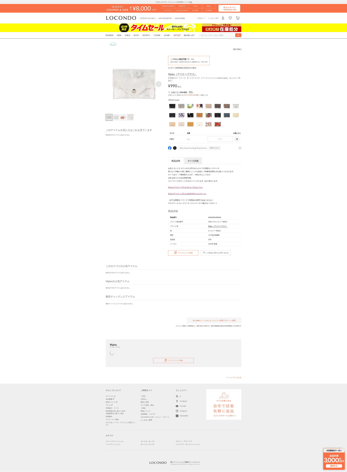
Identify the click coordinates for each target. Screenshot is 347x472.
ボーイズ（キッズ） (148, 444)
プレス (108, 405)
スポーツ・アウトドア (184, 441)
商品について (145, 411)
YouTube (183, 406)
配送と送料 (145, 402)
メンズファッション (113, 444)
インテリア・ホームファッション (188, 444)
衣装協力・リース (112, 408)
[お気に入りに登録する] (237, 139)
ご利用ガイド (201, 18)
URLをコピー (215, 148)
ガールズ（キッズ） (148, 441)
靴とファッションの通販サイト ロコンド (121, 18)
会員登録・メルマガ (148, 414)
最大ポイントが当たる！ (214, 320)
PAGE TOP (233, 377)
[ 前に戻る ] (237, 49)
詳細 (190, 2)
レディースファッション (115, 441)
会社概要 (109, 399)
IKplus (182, 74)
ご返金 (143, 408)
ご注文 (143, 396)
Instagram (183, 411)
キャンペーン (229, 8)
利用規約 (109, 416)
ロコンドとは (110, 396)
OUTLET (147, 18)
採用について (110, 402)
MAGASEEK (180, 18)
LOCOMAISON (165, 18)
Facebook (183, 401)
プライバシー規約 (112, 419)
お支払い (144, 399)
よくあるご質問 (213, 18)
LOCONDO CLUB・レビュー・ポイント (155, 417)
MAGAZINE (184, 416)
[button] (159, 84)
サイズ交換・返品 (147, 405)
